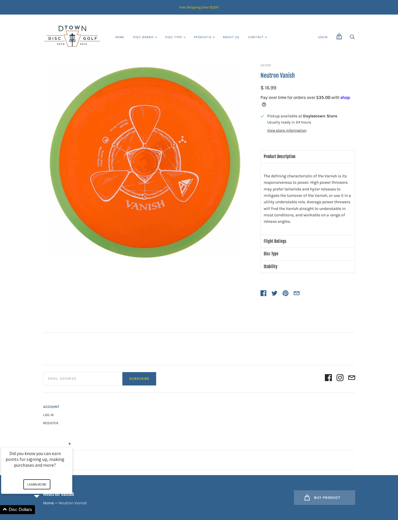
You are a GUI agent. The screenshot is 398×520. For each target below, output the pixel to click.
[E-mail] (351, 378)
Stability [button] (270, 266)
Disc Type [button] (271, 253)
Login (323, 37)
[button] (43, 509)
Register (50, 423)
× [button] (69, 443)
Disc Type (173, 37)
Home (119, 37)
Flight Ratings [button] (275, 241)
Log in (48, 415)
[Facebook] (328, 378)
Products (202, 37)
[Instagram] (340, 378)
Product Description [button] (279, 156)
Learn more (36, 484)
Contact (256, 37)
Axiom (265, 65)
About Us (231, 37)
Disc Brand (143, 37)
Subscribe (139, 379)
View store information (287, 130)
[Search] (352, 38)
